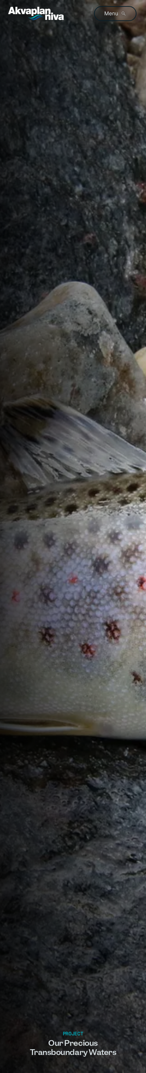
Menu (111, 13)
